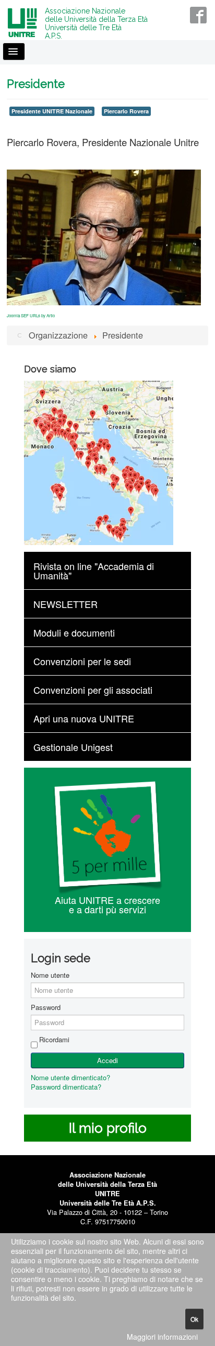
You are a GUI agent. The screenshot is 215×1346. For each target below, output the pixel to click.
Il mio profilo (108, 1128)
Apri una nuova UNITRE (83, 718)
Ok (194, 1318)
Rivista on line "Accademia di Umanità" (93, 570)
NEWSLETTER (65, 604)
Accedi (107, 1060)
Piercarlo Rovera (126, 111)
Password (46, 1007)
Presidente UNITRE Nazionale (51, 111)
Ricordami (54, 1039)
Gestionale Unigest (73, 747)
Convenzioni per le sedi (82, 661)
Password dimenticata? (66, 1087)
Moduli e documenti (74, 632)
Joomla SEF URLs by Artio (31, 315)
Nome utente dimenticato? (70, 1077)
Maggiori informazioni (162, 1336)
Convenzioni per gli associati (92, 689)
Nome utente (50, 975)
